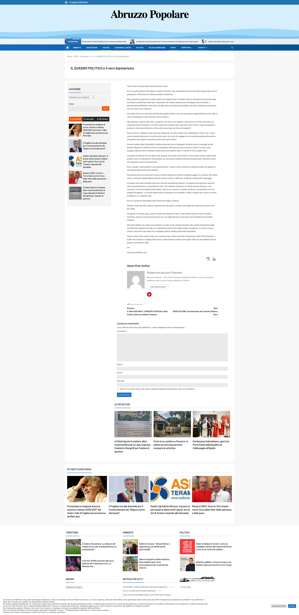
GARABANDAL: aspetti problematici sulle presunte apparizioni (145, 587)
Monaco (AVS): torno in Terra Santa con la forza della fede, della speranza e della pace (95, 177)
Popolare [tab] (89, 119)
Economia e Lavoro (123, 48)
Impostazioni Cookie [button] (279, 606)
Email (120, 373)
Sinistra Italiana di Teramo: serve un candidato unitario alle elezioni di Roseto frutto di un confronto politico (214, 546)
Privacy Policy (186, 587)
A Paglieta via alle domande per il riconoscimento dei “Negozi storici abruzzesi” (142, 42)
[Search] (232, 47)
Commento (122, 331)
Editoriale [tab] (103, 119)
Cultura (106, 48)
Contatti (202, 48)
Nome (120, 364)
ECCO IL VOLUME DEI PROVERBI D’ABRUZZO (139, 591)
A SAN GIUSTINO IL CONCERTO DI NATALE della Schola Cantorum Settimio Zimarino (147, 311)
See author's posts (158, 287)
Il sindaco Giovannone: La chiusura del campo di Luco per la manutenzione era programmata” (99, 546)
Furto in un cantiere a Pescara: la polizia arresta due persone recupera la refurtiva (171, 445)
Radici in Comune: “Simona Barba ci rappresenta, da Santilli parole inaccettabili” (154, 546)
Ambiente (77, 48)
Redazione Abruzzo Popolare (164, 272)
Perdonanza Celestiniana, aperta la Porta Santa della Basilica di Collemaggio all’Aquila (211, 445)
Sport (173, 48)
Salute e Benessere (157, 48)
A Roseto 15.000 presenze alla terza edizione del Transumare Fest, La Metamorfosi (98, 563)
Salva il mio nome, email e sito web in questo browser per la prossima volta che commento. (157, 389)
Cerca (71, 104)
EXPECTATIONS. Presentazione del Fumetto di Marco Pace (195, 311)
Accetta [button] (292, 606)
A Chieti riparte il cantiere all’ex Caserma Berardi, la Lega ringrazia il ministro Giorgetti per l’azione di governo (94, 193)
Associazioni (91, 48)
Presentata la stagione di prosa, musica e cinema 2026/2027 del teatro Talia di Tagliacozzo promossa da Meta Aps (95, 130)
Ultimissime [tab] (76, 119)
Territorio (185, 48)
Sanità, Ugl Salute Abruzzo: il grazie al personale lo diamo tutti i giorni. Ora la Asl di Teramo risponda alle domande (227, 42)
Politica (139, 48)
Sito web (120, 381)
